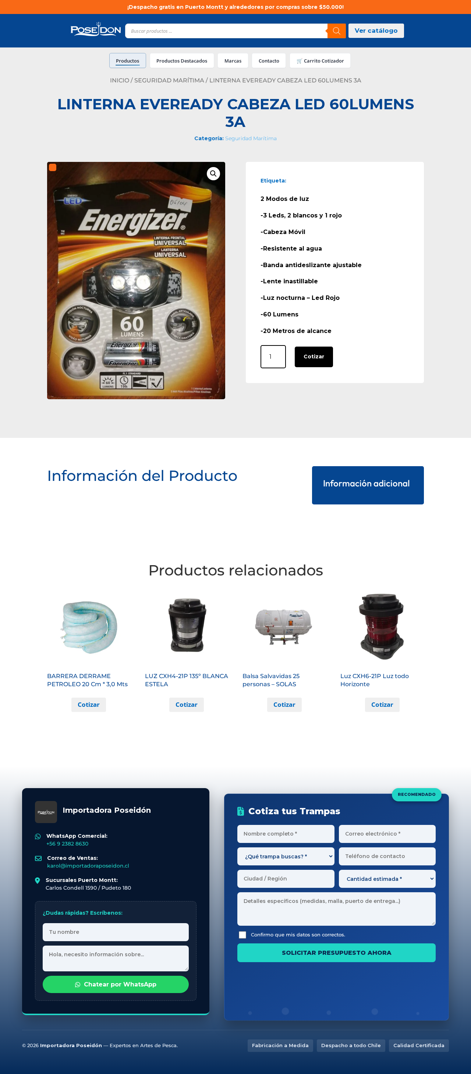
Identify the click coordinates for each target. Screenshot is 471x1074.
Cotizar (314, 356)
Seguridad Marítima (169, 80)
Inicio (119, 80)
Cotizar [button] (89, 704)
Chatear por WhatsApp (120, 984)
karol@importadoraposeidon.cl (88, 865)
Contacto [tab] (269, 60)
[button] (213, 173)
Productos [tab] (127, 60)
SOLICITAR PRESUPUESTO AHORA (337, 952)
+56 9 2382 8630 (67, 843)
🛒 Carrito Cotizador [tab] (320, 60)
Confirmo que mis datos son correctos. (298, 934)
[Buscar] (336, 31)
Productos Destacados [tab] (181, 60)
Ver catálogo (376, 30)
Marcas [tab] (232, 60)
